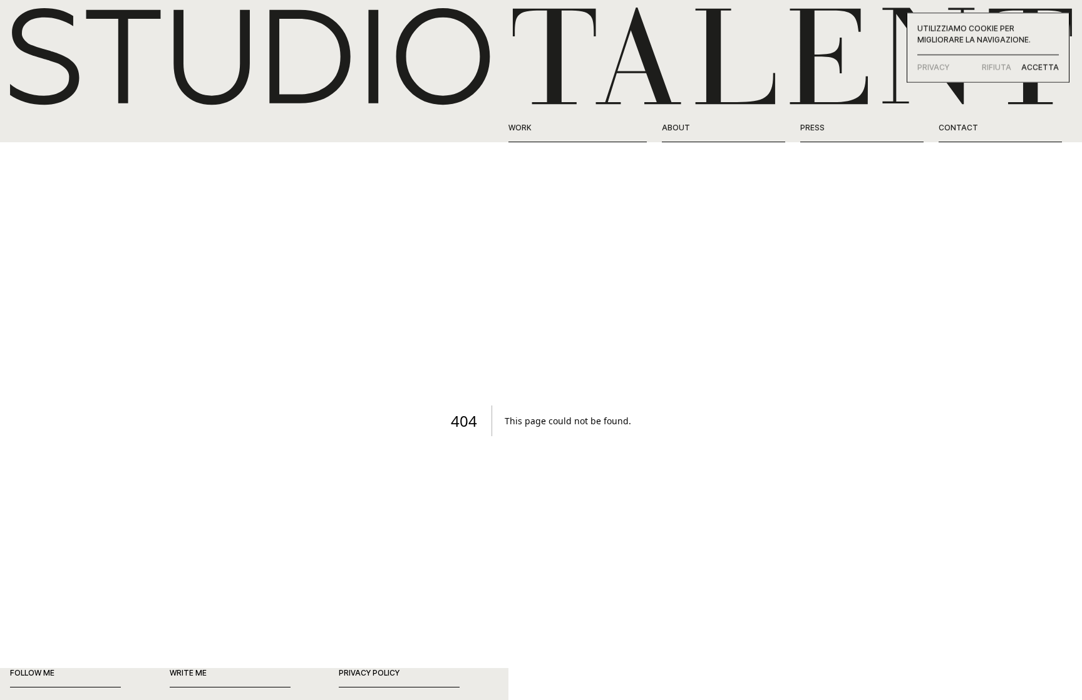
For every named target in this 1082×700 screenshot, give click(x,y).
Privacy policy (369, 672)
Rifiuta (996, 67)
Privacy (933, 67)
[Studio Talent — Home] (541, 55)
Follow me (32, 672)
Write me (188, 672)
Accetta (1040, 67)
